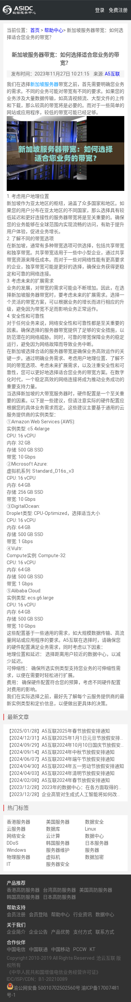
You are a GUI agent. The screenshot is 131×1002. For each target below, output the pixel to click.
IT (9, 864)
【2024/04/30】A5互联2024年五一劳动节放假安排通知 (65, 766)
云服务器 (16, 829)
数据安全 (94, 822)
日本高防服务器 (59, 897)
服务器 (92, 850)
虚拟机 (53, 857)
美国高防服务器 (95, 890)
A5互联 (112, 73)
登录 (99, 10)
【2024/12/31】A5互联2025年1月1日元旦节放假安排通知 (68, 738)
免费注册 (118, 10)
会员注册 (16, 914)
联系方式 (104, 932)
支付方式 (82, 932)
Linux (90, 829)
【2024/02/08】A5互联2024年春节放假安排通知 (58, 780)
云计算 (53, 836)
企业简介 (16, 932)
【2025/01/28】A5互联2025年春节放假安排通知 (58, 731)
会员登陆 (38, 914)
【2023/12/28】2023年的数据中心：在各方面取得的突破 (67, 787)
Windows (16, 850)
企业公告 (38, 932)
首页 (35, 30)
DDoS (12, 843)
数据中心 (94, 836)
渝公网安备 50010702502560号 (46, 988)
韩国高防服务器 (23, 897)
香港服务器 (18, 822)
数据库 (53, 829)
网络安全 (16, 836)
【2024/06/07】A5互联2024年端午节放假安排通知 (61, 759)
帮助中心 (53, 30)
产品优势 (60, 932)
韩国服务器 (58, 843)
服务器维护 (58, 850)
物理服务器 (18, 857)
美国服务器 (58, 822)
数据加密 (94, 857)
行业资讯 (82, 914)
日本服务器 (96, 843)
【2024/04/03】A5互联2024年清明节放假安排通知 (61, 773)
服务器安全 (58, 864)
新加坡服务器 (44, 84)
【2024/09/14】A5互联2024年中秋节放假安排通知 (61, 752)
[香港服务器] (19, 10)
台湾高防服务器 (59, 890)
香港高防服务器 (23, 890)
